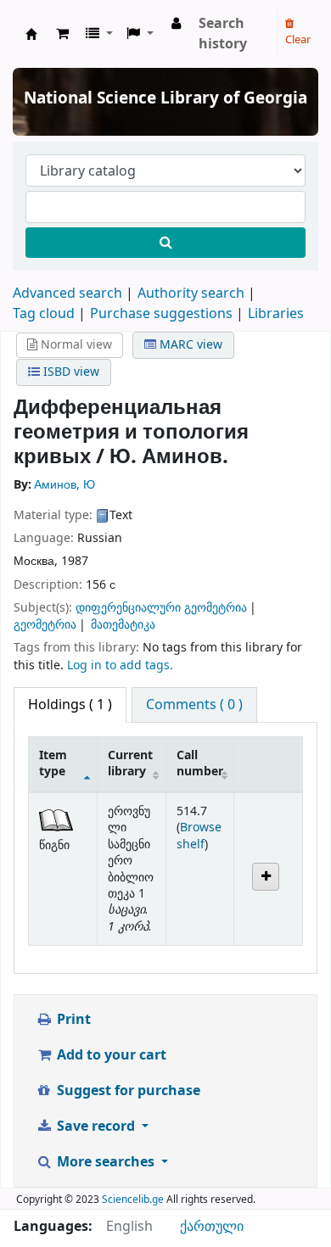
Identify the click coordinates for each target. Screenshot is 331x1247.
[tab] (194, 705)
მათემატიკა (123, 625)
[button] (62, 34)
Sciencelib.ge (133, 1199)
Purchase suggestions (161, 314)
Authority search (190, 293)
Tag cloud (44, 314)
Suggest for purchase (126, 1091)
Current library (130, 763)
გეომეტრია (45, 625)
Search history (223, 34)
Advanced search (67, 293)
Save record (95, 1126)
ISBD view (69, 372)
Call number (200, 763)
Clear (298, 39)
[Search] (165, 242)
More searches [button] (105, 1162)
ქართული (212, 1226)
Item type (53, 763)
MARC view (189, 345)
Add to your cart (109, 1055)
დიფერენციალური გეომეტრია (161, 608)
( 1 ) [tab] (70, 705)
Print (72, 1019)
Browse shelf (199, 836)
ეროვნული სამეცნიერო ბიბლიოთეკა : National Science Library (31, 34)
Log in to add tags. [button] (120, 665)
